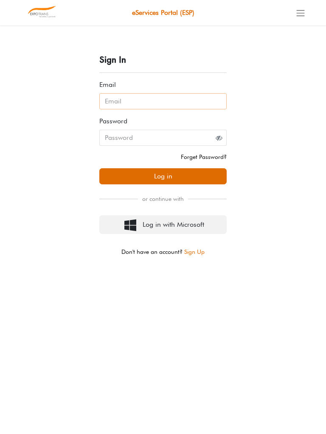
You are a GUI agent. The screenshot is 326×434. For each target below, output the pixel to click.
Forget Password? (204, 156)
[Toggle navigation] (300, 12)
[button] (163, 224)
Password (113, 121)
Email (107, 85)
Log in (163, 176)
